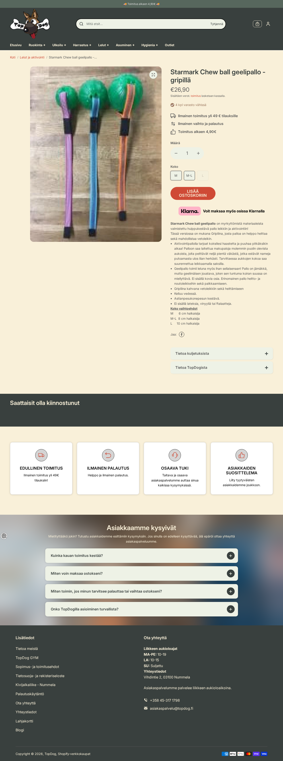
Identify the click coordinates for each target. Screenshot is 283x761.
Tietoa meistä (27, 648)
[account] (268, 24)
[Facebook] (181, 334)
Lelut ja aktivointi (32, 57)
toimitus (196, 95)
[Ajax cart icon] (257, 24)
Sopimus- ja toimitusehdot (37, 666)
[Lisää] (198, 153)
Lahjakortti (24, 721)
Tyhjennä (216, 24)
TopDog (50, 754)
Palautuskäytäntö (30, 694)
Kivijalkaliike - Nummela (35, 684)
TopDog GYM (27, 657)
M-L (189, 175)
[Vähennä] (176, 153)
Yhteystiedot (26, 712)
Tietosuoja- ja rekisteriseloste (40, 676)
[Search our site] (81, 24)
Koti (12, 57)
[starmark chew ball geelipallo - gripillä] (153, 75)
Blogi (20, 730)
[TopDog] (30, 24)
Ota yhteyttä (26, 703)
